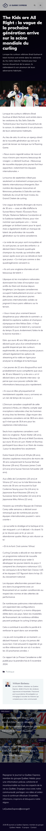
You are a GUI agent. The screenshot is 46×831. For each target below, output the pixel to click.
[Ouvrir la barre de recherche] (35, 5)
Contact (34, 827)
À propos (25, 827)
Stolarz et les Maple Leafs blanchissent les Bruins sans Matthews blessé (18, 751)
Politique (10, 671)
